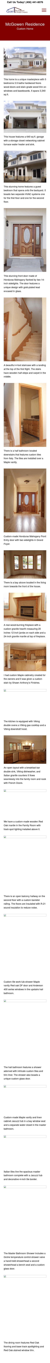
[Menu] (42, 10)
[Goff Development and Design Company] (21, 10)
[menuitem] (42, 10)
